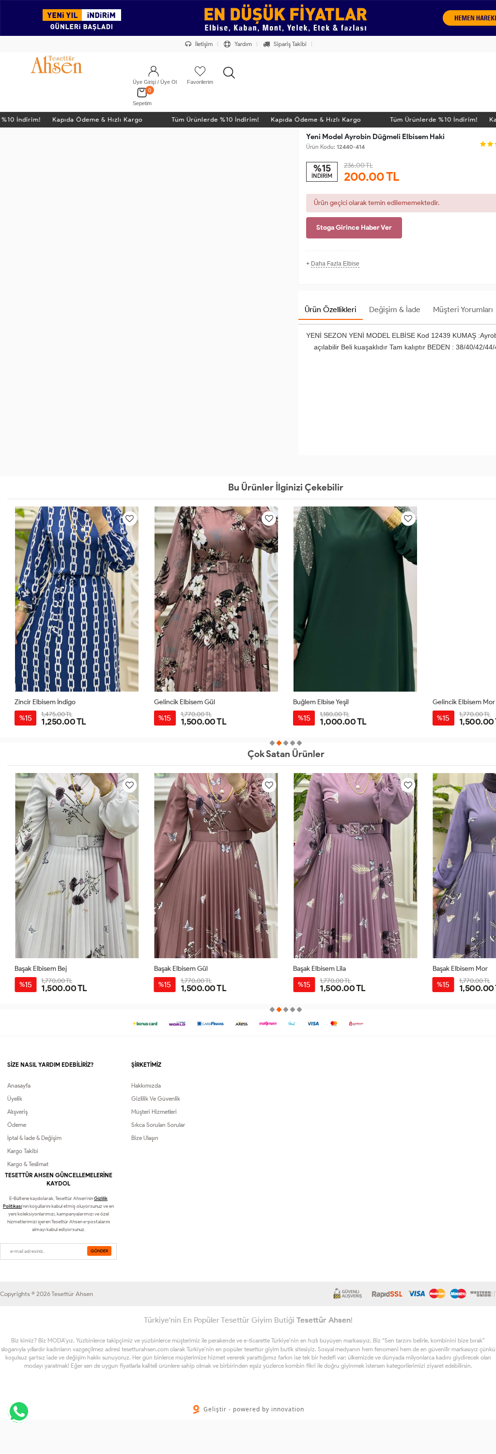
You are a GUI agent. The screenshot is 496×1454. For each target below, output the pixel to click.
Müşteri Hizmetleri (154, 1111)
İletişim (203, 43)
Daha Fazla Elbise (335, 263)
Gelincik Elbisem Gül (184, 702)
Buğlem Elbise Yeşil (321, 702)
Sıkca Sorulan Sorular (158, 1124)
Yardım (242, 43)
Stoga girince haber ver (354, 227)
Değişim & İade (394, 309)
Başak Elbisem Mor (320, 968)
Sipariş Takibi (289, 43)
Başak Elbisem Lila (180, 968)
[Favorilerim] (200, 71)
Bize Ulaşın (144, 1137)
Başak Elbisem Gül (41, 968)
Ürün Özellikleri (330, 309)
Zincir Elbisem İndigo (45, 702)
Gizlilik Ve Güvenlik (155, 1098)
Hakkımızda (146, 1085)
